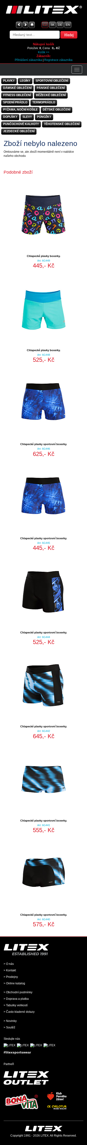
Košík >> (43, 52)
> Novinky (10, 1021)
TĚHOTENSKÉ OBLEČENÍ (62, 124)
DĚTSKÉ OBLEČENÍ (56, 109)
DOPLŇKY (10, 116)
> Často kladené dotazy (19, 1011)
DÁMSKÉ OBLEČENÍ (17, 88)
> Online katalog (14, 983)
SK (52, 24)
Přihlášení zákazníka (28, 60)
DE (60, 24)
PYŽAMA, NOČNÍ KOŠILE (20, 109)
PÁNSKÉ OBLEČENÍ (51, 88)
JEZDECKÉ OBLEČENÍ (19, 131)
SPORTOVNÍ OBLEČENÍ (52, 80)
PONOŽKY (44, 116)
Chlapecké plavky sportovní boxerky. (43, 444)
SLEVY (27, 116)
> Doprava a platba (16, 998)
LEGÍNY (25, 80)
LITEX (45, 1135)
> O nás (9, 964)
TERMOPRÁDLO (43, 102)
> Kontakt (10, 970)
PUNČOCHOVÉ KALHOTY (21, 124)
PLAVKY (9, 80)
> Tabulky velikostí (16, 1005)
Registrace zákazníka (58, 60)
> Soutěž (9, 1027)
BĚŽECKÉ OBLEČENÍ (51, 95)
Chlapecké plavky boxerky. (43, 256)
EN (68, 24)
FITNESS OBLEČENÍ (17, 95)
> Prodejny (11, 977)
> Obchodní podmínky (18, 992)
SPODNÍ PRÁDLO (15, 102)
